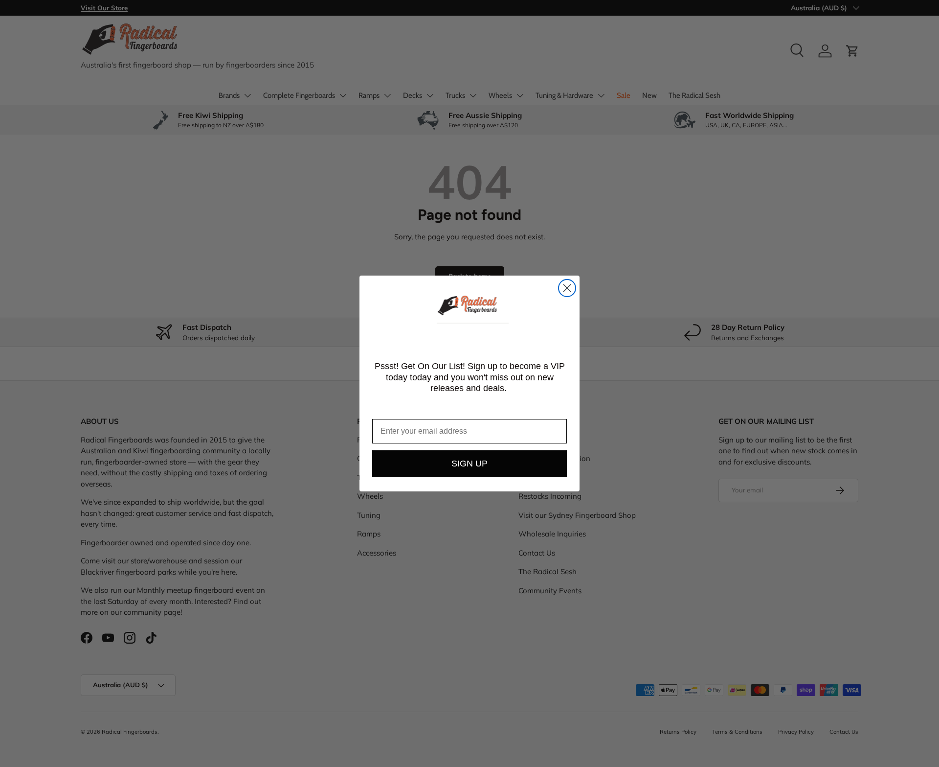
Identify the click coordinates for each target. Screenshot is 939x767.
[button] (469, 306)
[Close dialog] (567, 288)
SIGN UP (469, 463)
